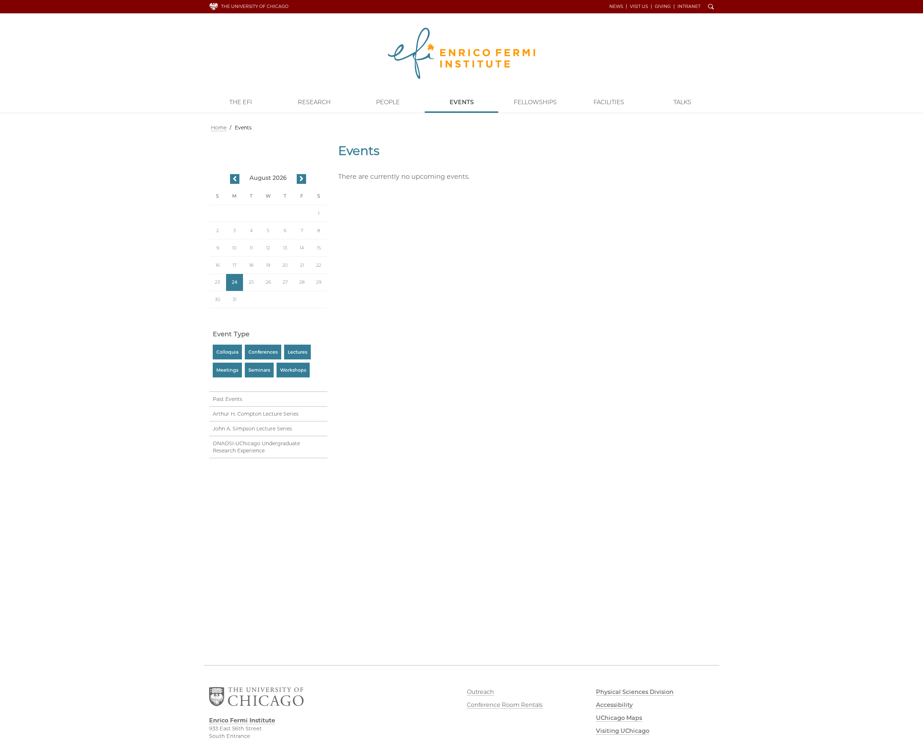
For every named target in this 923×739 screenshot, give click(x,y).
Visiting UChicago (622, 730)
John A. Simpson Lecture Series (252, 428)
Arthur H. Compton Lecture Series (256, 414)
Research (314, 102)
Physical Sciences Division (635, 692)
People (388, 102)
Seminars (259, 370)
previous (234, 179)
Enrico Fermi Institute (461, 53)
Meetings (227, 370)
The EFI (240, 102)
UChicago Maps (619, 717)
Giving (663, 6)
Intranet (689, 6)
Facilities (608, 102)
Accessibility (614, 705)
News (616, 6)
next (301, 179)
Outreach (480, 692)
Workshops (293, 370)
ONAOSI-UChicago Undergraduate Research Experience (256, 447)
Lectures (297, 352)
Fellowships (535, 102)
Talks (682, 102)
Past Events (227, 399)
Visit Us (639, 6)
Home (218, 127)
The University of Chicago (254, 6)
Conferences (263, 352)
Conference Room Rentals (505, 705)
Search (711, 7)
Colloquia (227, 352)
